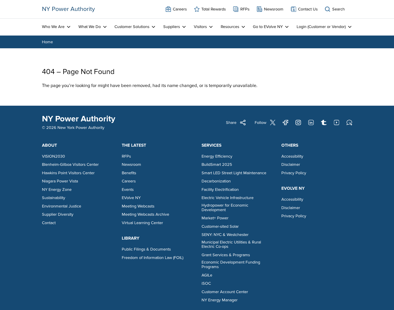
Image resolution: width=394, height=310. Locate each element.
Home (47, 41)
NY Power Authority (68, 9)
